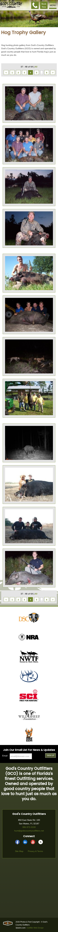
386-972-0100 (29, 827)
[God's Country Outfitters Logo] (11, 5)
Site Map (19, 851)
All (36, 67)
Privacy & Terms (35, 851)
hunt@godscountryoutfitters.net (29, 831)
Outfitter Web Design (35, 928)
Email (4, 755)
